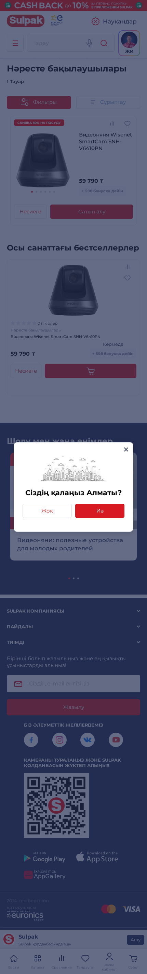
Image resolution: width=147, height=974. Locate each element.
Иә (100, 510)
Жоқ (47, 510)
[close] (126, 449)
